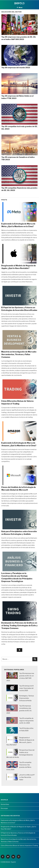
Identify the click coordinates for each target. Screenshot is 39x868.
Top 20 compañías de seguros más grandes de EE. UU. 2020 (26, 720)
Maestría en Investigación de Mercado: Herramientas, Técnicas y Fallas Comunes (18, 354)
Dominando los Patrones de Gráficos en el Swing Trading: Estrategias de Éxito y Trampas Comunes (19, 625)
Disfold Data (5, 804)
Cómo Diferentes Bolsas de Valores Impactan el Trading (19, 845)
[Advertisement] (19, 671)
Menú (20, 7)
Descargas (4, 808)
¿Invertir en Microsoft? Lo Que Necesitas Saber (27, 777)
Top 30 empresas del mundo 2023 (15, 68)
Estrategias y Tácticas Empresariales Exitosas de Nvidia (26, 698)
